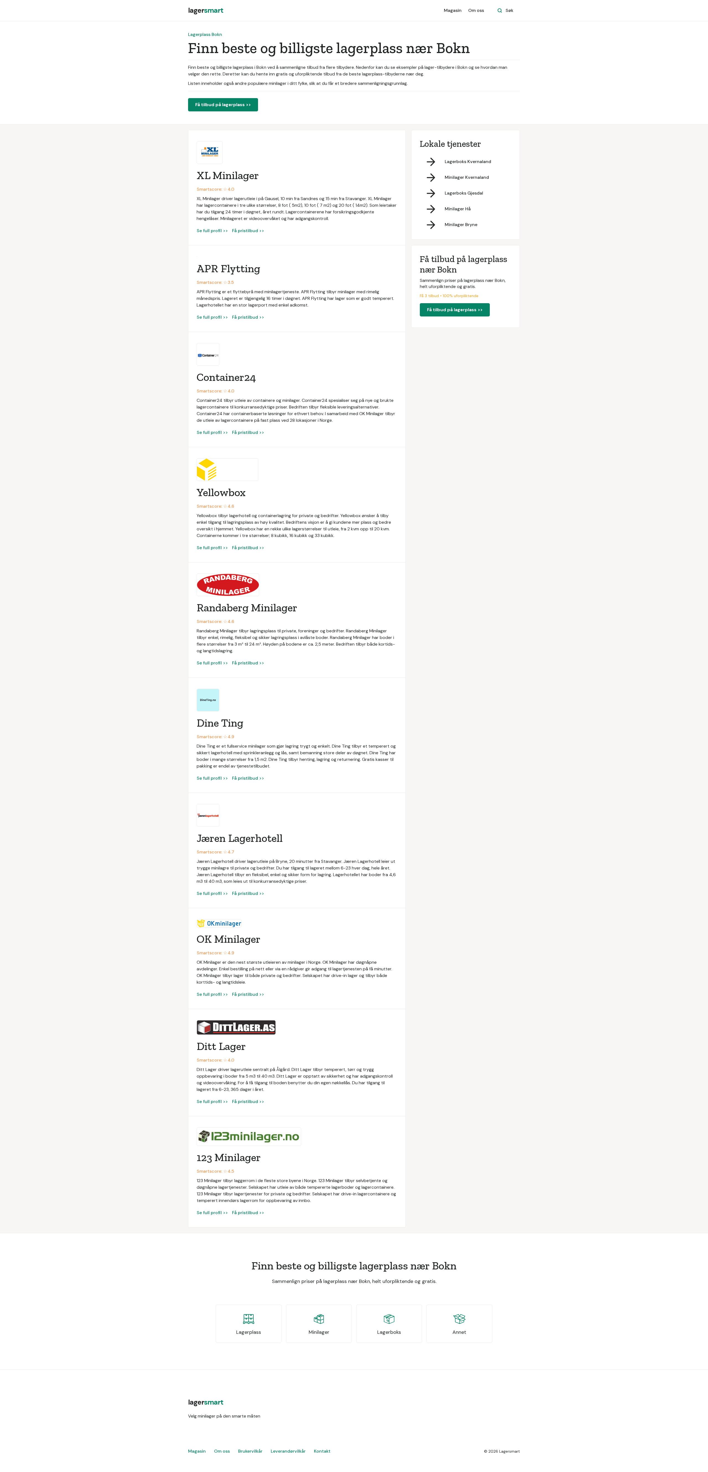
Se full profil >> (212, 231)
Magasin (453, 10)
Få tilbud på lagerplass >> (223, 105)
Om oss (476, 10)
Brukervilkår (250, 1451)
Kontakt (322, 1451)
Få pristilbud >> (248, 231)
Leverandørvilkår (288, 1451)
